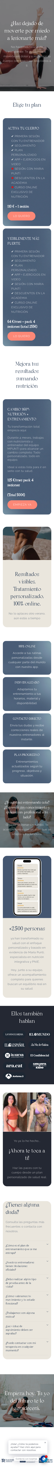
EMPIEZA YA (22, 504)
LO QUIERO (21, 216)
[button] (27, 1249)
